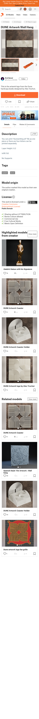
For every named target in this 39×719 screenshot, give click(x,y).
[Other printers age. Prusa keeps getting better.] (19, 115)
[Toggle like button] (4, 273)
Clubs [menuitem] (25, 15)
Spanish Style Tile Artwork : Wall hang (17, 472)
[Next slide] (36, 65)
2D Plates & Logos (31, 22)
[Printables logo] (2, 15)
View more (32, 234)
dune (12, 173)
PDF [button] (34, 134)
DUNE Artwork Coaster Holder (16, 347)
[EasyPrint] (20, 9)
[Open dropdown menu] (36, 27)
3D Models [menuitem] (10, 15)
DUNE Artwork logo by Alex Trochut (18, 386)
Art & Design (17, 22)
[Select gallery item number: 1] (18, 303)
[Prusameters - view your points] (25, 9)
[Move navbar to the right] (36, 15)
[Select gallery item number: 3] (21, 342)
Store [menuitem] (18, 15)
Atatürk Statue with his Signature (17, 269)
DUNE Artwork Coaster (13, 308)
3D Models (6, 22)
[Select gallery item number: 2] (20, 303)
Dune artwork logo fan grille (15, 549)
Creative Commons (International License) (11, 206)
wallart (4, 173)
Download (20, 95)
